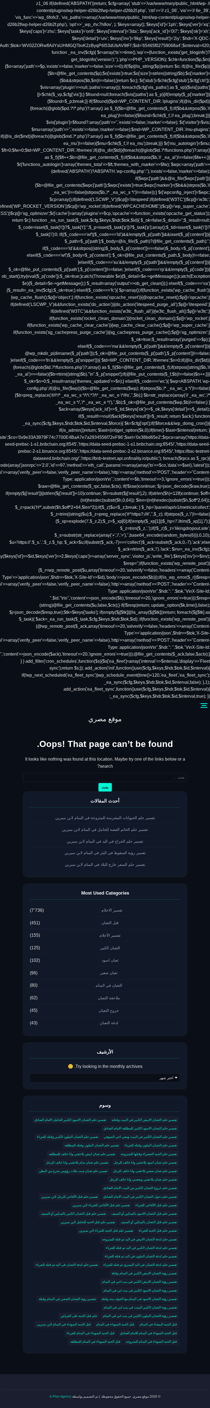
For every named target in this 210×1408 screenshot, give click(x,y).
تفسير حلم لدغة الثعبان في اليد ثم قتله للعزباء (67, 1265)
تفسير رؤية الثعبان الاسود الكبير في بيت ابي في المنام (140, 1290)
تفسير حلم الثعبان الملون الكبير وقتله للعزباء (67, 1137)
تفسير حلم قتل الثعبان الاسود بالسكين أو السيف (144, 1214)
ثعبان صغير (109, 973)
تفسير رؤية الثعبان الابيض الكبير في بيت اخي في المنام (139, 1282)
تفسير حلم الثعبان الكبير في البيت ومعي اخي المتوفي (140, 1137)
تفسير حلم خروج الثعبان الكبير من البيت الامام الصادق (140, 1188)
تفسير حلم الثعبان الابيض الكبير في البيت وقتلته (144, 1120)
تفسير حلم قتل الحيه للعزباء (158, 1230)
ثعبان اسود (110, 960)
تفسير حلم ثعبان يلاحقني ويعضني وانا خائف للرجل (143, 1179)
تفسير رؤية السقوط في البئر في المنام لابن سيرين (105, 853)
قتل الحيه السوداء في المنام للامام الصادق (148, 1333)
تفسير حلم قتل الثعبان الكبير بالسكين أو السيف (73, 1214)
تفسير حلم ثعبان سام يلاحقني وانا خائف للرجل (77, 1162)
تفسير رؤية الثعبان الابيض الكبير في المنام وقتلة (144, 1273)
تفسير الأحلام (110, 935)
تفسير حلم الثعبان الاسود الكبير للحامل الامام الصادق (70, 1120)
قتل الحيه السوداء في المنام (115, 1324)
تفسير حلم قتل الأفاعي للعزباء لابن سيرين (101, 1205)
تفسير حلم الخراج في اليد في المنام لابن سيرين (105, 841)
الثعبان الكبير (110, 948)
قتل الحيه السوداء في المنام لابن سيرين (64, 1324)
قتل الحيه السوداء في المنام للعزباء (90, 1333)
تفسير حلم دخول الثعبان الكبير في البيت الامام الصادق (140, 1197)
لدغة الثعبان (109, 1023)
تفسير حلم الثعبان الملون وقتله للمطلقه (92, 1145)
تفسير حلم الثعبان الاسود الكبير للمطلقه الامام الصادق (140, 1128)
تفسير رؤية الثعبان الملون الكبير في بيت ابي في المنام (140, 1316)
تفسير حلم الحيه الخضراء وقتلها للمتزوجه (149, 1154)
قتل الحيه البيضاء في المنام (158, 1324)
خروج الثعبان (109, 1010)
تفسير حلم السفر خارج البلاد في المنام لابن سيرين (105, 864)
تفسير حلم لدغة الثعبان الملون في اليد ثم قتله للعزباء (141, 1256)
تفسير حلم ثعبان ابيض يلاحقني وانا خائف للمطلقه (82, 1154)
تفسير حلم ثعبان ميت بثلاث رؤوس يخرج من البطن (73, 1171)
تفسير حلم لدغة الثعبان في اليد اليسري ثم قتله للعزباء (140, 1265)
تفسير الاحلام (111, 910)
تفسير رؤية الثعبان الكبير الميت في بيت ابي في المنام (140, 1307)
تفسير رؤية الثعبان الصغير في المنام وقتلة (67, 1299)
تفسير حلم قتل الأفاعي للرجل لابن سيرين (69, 1197)
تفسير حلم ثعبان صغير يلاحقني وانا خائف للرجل (145, 1171)
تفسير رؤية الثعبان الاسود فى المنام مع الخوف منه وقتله (139, 1299)
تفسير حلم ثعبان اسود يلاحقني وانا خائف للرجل (145, 1162)
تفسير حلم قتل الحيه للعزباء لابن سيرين (106, 1230)
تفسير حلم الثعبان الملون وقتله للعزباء (150, 1145)
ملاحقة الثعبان (109, 998)
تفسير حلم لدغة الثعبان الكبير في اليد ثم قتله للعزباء (141, 1248)
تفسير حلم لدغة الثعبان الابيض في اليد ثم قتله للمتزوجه (139, 1239)
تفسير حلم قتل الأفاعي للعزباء (156, 1205)
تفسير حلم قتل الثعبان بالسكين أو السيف (149, 1222)
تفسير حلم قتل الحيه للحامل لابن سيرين (88, 1222)
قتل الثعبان (110, 923)
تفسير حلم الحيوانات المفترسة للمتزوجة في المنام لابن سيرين (105, 818)
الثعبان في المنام (109, 985)
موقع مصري (105, 719)
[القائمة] (204, 706)
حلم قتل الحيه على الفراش (79, 1316)
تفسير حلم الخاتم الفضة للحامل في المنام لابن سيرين (105, 829)
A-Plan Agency (60, 1396)
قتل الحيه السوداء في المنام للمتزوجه (151, 1341)
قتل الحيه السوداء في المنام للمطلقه (95, 1341)
